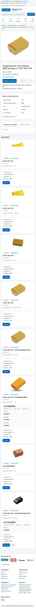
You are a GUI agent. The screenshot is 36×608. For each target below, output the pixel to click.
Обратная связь (6, 591)
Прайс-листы (23, 572)
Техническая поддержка (8, 585)
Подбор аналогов (6, 587)
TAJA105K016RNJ (9, 466)
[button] (3, 19)
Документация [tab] (25, 124)
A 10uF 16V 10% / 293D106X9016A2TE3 (16, 513)
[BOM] (25, 19)
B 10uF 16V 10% (8, 161)
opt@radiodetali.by (18, 1)
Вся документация (8, 76)
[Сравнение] (10, 19)
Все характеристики (9, 116)
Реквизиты (4, 576)
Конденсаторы (12, 25)
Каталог (6, 10)
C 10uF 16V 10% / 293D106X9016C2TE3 (16, 350)
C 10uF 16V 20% (8, 303)
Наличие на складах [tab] (10, 124)
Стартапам (4, 589)
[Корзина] (32, 19)
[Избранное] (18, 19)
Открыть (6, 182)
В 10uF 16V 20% (8, 208)
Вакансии (4, 578)
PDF (13, 545)
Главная (3, 25)
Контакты (24, 3)
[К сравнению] (31, 81)
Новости (21, 578)
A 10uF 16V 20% (8, 255)
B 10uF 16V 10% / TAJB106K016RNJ (15, 397)
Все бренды (6, 564)
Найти (32, 14)
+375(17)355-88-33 (7, 1)
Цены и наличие (10, 81)
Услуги (18, 3)
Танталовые (22, 25)
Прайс (12, 3)
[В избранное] (27, 81)
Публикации (5, 3)
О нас (27, 1)
